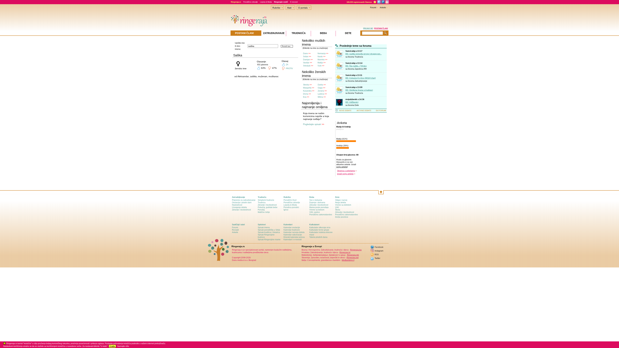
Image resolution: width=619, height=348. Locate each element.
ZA (287, 64)
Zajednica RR (361, 69)
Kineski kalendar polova (294, 237)
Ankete (383, 7)
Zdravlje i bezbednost (241, 210)
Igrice (286, 210)
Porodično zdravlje (250, 2)
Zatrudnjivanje (361, 81)
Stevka (306, 85)
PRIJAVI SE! (368, 28)
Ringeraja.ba (356, 250)
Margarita (307, 88)
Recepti (235, 230)
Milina (320, 97)
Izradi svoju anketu (345, 174)
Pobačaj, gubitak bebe (267, 207)
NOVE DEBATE (345, 110)
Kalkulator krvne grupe (319, 230)
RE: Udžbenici (351, 102)
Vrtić (337, 207)
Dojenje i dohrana (317, 202)
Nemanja (322, 53)
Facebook (379, 247)
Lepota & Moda (266, 2)
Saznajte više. (123, 346)
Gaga (320, 88)
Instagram (379, 251)
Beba (323, 33)
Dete (357, 105)
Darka (320, 85)
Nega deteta (340, 202)
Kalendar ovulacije (292, 227)
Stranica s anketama (346, 171)
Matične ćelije (264, 212)
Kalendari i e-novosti (293, 239)
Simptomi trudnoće (266, 200)
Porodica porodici (291, 207)
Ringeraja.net (353, 257)
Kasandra (307, 91)
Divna (305, 94)
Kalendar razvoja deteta (294, 232)
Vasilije (306, 63)
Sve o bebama (315, 200)
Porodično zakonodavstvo (320, 214)
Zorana (321, 91)
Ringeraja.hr (344, 252)
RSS (377, 254)
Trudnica (261, 202)
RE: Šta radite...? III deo (356, 66)
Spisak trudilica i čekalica (269, 232)
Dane (305, 53)
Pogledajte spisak (312, 124)
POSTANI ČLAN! (381, 28)
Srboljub (306, 66)
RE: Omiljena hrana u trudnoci (359, 90)
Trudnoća (359, 57)
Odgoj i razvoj (341, 200)
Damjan (306, 59)
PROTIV (289, 68)
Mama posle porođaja (319, 207)
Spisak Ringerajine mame (269, 239)
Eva (304, 97)
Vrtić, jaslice (314, 212)
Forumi (373, 7)
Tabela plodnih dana (318, 237)
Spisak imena (264, 227)
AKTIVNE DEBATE (364, 110)
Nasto (320, 56)
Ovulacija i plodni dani (241, 202)
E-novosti (294, 2)
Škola (337, 210)
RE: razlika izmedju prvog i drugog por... (363, 54)
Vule (320, 66)
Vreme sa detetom (343, 205)
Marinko (321, 59)
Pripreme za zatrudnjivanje (243, 200)
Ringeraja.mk (353, 255)
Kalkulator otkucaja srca (319, 227)
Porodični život (290, 200)
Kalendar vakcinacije (293, 235)
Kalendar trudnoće (292, 230)
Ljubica (321, 94)
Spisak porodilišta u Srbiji (269, 230)
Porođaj (261, 210)
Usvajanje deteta (239, 207)
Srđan (305, 56)
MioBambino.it (348, 260)
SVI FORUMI (381, 110)
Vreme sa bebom (316, 210)
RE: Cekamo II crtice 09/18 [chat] (360, 78)
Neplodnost (237, 205)
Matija (320, 63)
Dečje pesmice (341, 217)
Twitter (377, 258)
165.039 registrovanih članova (359, 2)
